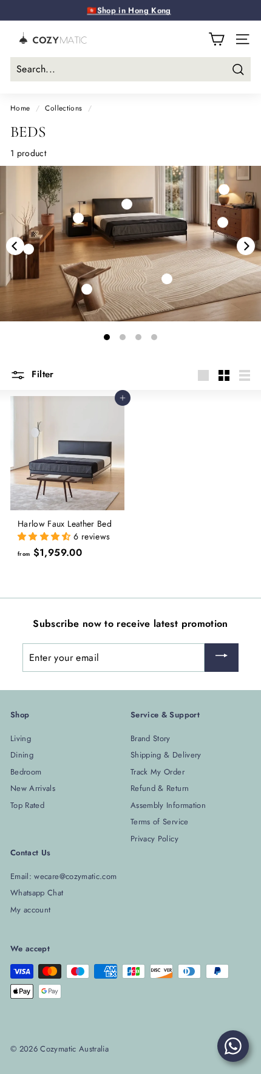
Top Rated (27, 805)
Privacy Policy (154, 838)
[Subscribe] (222, 657)
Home (20, 108)
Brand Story (150, 738)
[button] (45, 536)
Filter (41, 374)
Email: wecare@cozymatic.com (63, 876)
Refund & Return (159, 788)
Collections (63, 108)
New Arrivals (32, 788)
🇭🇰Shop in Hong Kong (129, 10)
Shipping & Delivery (166, 755)
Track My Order (157, 772)
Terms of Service (159, 821)
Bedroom (25, 772)
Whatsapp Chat (37, 892)
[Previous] (15, 246)
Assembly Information (168, 805)
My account (30, 909)
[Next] (246, 246)
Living (20, 738)
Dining (21, 755)
